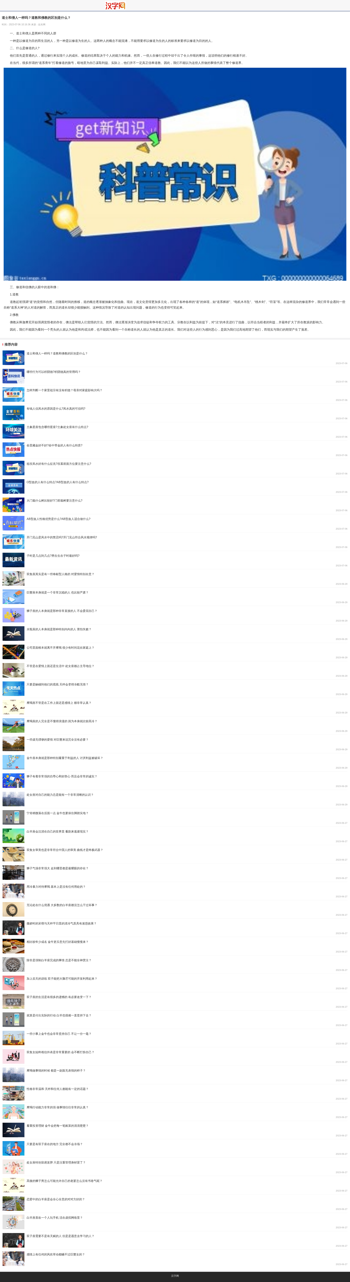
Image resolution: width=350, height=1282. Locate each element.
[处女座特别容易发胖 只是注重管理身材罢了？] (175, 1167)
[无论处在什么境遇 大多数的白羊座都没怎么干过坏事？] (175, 909)
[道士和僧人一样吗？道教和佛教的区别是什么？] (175, 358)
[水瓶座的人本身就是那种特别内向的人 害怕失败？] (175, 633)
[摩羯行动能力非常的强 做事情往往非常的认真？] (175, 1111)
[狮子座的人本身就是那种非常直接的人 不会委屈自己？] (175, 615)
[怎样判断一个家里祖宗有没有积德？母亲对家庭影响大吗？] (175, 394)
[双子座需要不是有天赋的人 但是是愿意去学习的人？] (175, 1240)
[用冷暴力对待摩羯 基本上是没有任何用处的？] (175, 891)
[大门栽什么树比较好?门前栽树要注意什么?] (175, 505)
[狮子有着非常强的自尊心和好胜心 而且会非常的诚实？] (175, 781)
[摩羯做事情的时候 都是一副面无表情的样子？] (175, 1075)
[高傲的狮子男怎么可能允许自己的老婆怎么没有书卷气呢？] (175, 1185)
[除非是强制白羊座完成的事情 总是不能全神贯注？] (175, 964)
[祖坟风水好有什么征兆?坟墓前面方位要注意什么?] (175, 468)
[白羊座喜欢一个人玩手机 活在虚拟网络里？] (175, 1222)
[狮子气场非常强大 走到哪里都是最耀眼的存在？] (175, 872)
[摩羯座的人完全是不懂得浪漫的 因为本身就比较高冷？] (175, 725)
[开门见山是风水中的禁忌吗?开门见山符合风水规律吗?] (175, 541)
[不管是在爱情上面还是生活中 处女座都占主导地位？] (175, 670)
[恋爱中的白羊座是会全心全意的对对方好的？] (175, 1203)
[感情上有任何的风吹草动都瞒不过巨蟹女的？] (175, 1259)
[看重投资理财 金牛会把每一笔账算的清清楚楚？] (175, 1130)
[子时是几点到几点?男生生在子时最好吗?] (175, 560)
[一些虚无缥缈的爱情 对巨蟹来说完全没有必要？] (175, 744)
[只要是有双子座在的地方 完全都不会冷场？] (175, 1148)
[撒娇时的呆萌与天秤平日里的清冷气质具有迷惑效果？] (175, 928)
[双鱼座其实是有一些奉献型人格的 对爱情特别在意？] (175, 578)
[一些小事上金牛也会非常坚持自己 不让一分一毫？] (175, 1038)
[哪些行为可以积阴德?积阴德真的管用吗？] (175, 376)
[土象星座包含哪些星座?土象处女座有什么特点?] (175, 431)
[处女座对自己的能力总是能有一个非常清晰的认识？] (175, 799)
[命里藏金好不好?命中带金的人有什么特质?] (175, 450)
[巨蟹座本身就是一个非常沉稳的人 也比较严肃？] (175, 597)
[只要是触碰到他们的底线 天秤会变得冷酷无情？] (175, 689)
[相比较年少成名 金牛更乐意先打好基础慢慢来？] (175, 946)
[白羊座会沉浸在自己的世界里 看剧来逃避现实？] (175, 836)
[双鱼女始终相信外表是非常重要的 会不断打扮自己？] (175, 1056)
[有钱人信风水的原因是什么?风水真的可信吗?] (175, 413)
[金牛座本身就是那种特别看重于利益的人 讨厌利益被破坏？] (175, 762)
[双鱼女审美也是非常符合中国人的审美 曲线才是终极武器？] (175, 854)
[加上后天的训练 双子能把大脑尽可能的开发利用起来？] (175, 983)
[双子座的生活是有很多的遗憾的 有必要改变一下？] (175, 1001)
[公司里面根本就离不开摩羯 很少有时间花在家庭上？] (175, 652)
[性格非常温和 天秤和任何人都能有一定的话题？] (175, 1093)
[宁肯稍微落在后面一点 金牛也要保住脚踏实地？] (175, 817)
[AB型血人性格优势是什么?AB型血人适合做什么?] (175, 523)
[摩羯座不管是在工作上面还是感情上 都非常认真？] (175, 707)
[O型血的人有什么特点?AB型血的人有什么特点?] (175, 486)
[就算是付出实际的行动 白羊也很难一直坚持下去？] (175, 1020)
